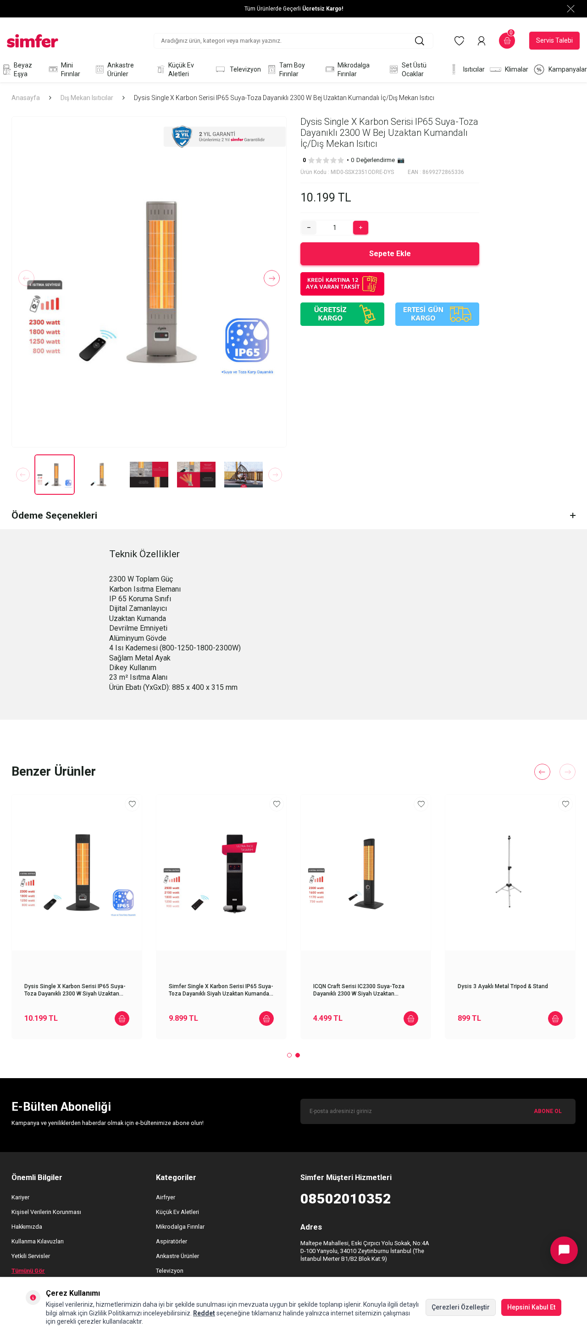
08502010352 (345, 1199)
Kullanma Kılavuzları (37, 1241)
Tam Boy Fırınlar (292, 70)
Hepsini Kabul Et (531, 1307)
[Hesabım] (481, 40)
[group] (149, 282)
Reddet (204, 1313)
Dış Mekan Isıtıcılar (87, 97)
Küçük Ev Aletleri (181, 70)
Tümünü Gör (28, 1270)
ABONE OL (548, 1111)
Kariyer (20, 1197)
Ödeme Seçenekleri (54, 515)
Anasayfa (25, 97)
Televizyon (245, 69)
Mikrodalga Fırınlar (354, 70)
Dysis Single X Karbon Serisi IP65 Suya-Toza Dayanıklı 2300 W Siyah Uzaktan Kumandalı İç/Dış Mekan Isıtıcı (75, 990)
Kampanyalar (567, 69)
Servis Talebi (554, 40)
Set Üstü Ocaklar (414, 70)
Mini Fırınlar (70, 70)
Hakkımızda (26, 1226)
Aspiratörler (171, 1241)
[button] (26, 278)
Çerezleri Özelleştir (461, 1307)
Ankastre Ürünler (120, 70)
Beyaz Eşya (23, 70)
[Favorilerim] (459, 40)
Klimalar (516, 69)
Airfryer (165, 1197)
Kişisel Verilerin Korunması (46, 1211)
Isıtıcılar (474, 69)
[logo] (32, 41)
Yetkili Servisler (30, 1256)
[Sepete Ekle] (122, 1018)
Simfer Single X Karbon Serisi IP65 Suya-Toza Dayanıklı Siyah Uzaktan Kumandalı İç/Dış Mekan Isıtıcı (221, 990)
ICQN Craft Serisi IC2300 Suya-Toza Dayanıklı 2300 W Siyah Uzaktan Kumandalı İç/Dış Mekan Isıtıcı (358, 990)
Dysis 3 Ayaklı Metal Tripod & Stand (503, 986)
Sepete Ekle (390, 253)
